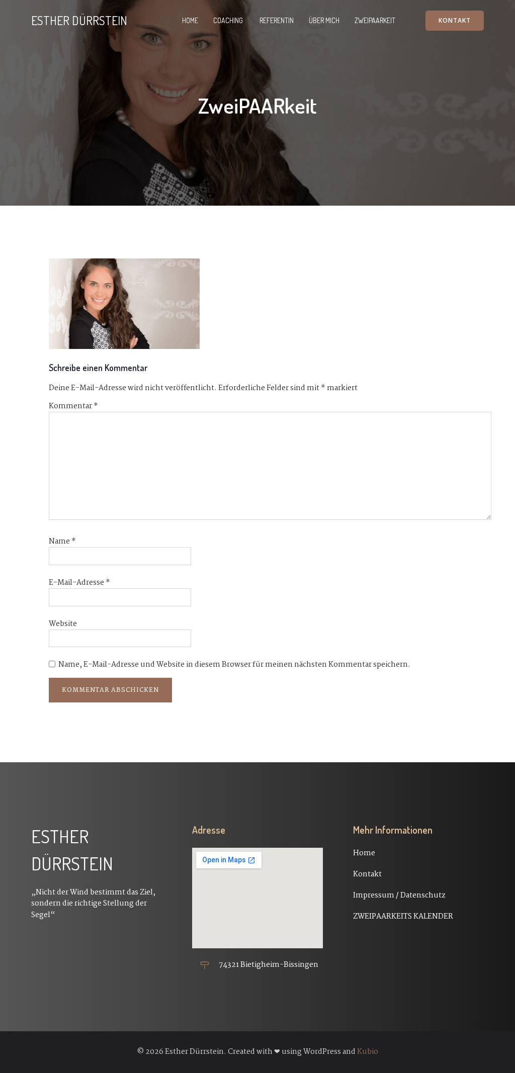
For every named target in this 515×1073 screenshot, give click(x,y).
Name (62, 541)
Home (190, 20)
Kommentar (73, 406)
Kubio (367, 1052)
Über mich (324, 20)
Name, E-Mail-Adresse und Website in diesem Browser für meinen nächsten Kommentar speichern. (234, 665)
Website (63, 624)
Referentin (277, 20)
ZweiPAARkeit (375, 20)
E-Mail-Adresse (79, 582)
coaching (228, 20)
